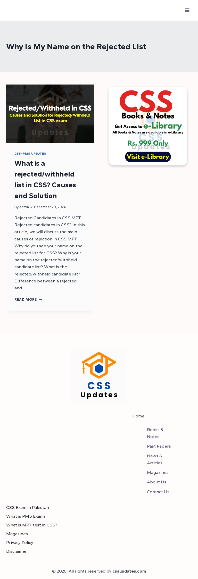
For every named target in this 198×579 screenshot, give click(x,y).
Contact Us (158, 491)
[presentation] (50, 114)
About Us (156, 481)
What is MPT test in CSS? (31, 524)
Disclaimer (16, 551)
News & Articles (154, 459)
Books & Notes (155, 433)
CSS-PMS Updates (30, 153)
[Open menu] (187, 10)
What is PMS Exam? (26, 516)
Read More (28, 299)
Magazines (158, 472)
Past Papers (159, 446)
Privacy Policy (19, 542)
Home (138, 415)
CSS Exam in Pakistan (27, 507)
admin (24, 207)
